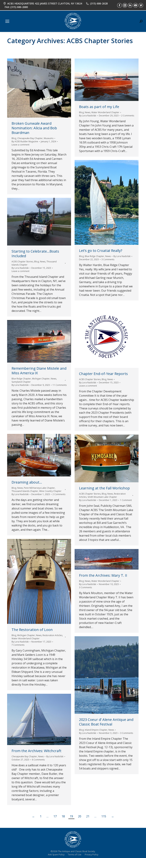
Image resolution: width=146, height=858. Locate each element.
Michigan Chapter (41, 378)
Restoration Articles (52, 635)
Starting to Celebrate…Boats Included (35, 253)
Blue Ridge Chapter (94, 256)
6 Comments (38, 759)
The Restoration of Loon (32, 629)
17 (55, 816)
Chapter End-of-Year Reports (103, 373)
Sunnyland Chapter (21, 381)
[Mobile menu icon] (7, 21)
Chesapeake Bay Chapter (30, 138)
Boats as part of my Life (99, 106)
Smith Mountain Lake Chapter (102, 496)
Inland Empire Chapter (96, 729)
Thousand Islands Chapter (25, 491)
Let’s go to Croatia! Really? (100, 250)
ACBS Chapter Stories (22, 261)
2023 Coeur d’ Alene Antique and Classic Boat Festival (106, 722)
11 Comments (60, 385)
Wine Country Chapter (50, 491)
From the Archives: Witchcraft (36, 750)
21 (87, 816)
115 (103, 816)
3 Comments (107, 259)
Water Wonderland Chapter (105, 112)
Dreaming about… (27, 482)
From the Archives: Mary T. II (103, 575)
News (87, 112)
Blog (14, 138)
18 (63, 816)
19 (71, 816)
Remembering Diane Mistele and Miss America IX (39, 370)
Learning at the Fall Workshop (104, 488)
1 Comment (126, 500)
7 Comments (18, 644)
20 (79, 816)
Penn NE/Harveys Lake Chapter (39, 487)
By (25, 141)
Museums (48, 138)
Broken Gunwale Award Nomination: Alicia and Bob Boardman (34, 128)
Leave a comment (20, 144)
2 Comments (127, 115)
